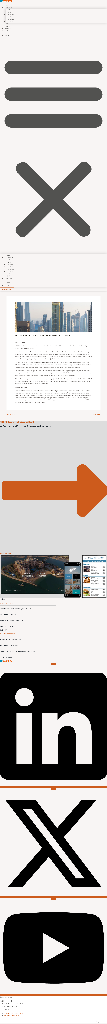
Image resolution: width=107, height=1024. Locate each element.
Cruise (7, 23)
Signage (11, 14)
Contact (8, 35)
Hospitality (9, 7)
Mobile (10, 16)
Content (11, 21)
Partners (8, 28)
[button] (53, 146)
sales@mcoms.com (6, 603)
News (6, 33)
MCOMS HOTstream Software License (13, 1003)
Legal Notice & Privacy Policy (11, 1006)
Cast (9, 12)
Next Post (96, 414)
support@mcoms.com (7, 634)
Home (6, 5)
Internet (11, 19)
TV (9, 9)
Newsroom (18, 338)
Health (7, 26)
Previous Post (11, 414)
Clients (7, 30)
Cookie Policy (7, 1009)
